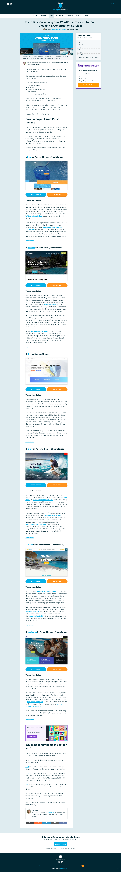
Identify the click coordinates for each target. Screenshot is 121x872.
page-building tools (51, 304)
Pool (29, 157)
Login (112, 4)
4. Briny (79, 50)
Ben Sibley (51, 812)
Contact (43, 865)
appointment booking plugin (35, 524)
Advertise (39, 865)
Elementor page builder (52, 515)
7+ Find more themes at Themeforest (88, 57)
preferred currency (32, 611)
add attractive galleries (39, 331)
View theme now (36, 194)
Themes (35, 15)
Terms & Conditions (60, 865)
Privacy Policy (68, 865)
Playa (30, 545)
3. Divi (79, 47)
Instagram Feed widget (36, 616)
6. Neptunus (80, 54)
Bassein (31, 247)
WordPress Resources (50, 865)
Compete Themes (63, 868)
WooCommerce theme (35, 702)
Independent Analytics (76, 865)
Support (78, 15)
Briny (30, 449)
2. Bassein (80, 45)
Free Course (60, 15)
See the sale (32, 736)
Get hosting (57, 194)
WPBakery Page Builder (34, 216)
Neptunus (32, 632)
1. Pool (79, 42)
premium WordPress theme (47, 591)
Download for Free (88, 85)
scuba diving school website (43, 500)
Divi (29, 354)
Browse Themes (60, 844)
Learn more (30, 240)
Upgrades (44, 15)
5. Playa (79, 52)
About (86, 15)
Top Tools (69, 15)
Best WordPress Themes (59, 29)
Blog (51, 15)
